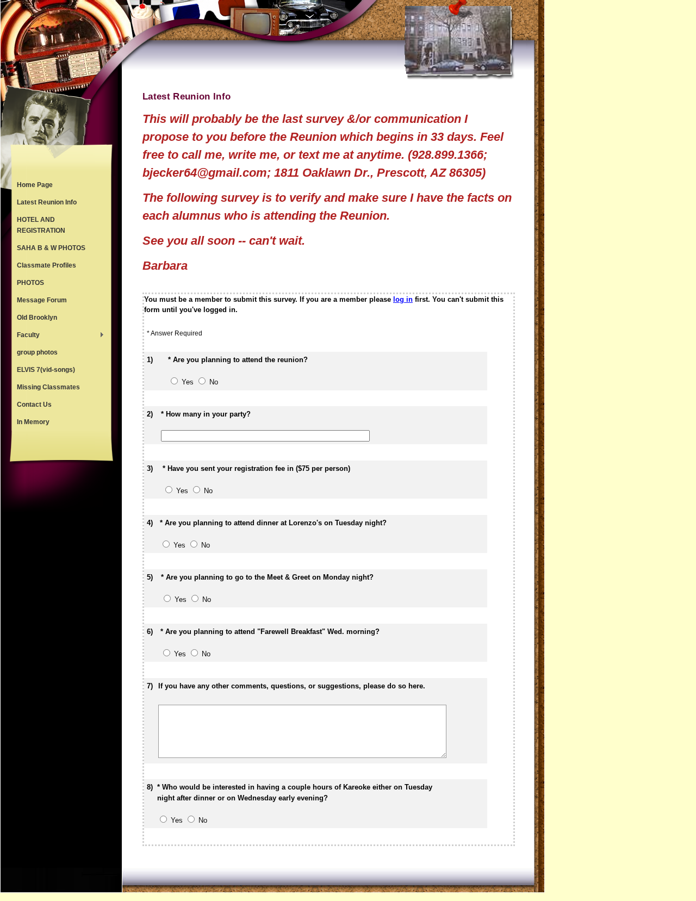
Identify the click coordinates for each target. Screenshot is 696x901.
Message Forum (42, 300)
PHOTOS (30, 283)
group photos (37, 352)
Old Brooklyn (37, 317)
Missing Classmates (48, 387)
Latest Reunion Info (47, 202)
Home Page (35, 185)
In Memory (33, 422)
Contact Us (34, 404)
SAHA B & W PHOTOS (51, 248)
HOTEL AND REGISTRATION (41, 225)
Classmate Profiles (46, 265)
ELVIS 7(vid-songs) (46, 370)
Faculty (25, 336)
